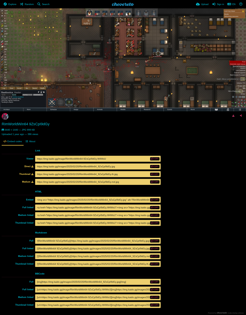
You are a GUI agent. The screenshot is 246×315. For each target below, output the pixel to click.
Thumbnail (24, 174)
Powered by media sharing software (226, 313)
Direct (27, 166)
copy (155, 159)
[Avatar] (5, 116)
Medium (26, 182)
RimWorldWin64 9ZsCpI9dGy (26, 124)
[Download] (233, 115)
